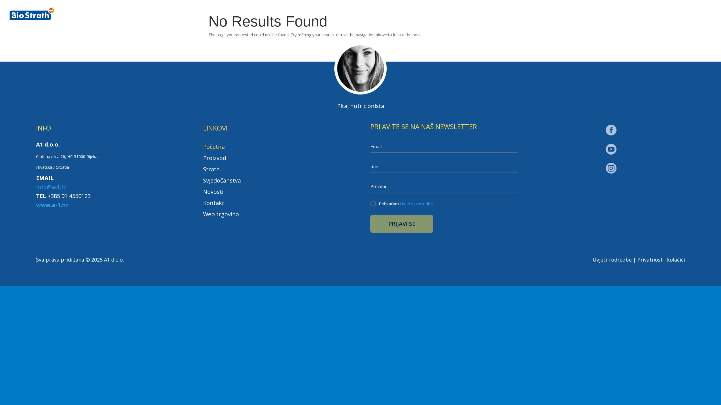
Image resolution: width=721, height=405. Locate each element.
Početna (415, 18)
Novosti (599, 18)
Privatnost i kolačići (661, 259)
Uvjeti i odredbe (612, 259)
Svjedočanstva (551, 18)
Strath (500, 18)
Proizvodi (455, 18)
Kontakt (637, 18)
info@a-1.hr (52, 187)
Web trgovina (689, 17)
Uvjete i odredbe (416, 203)
